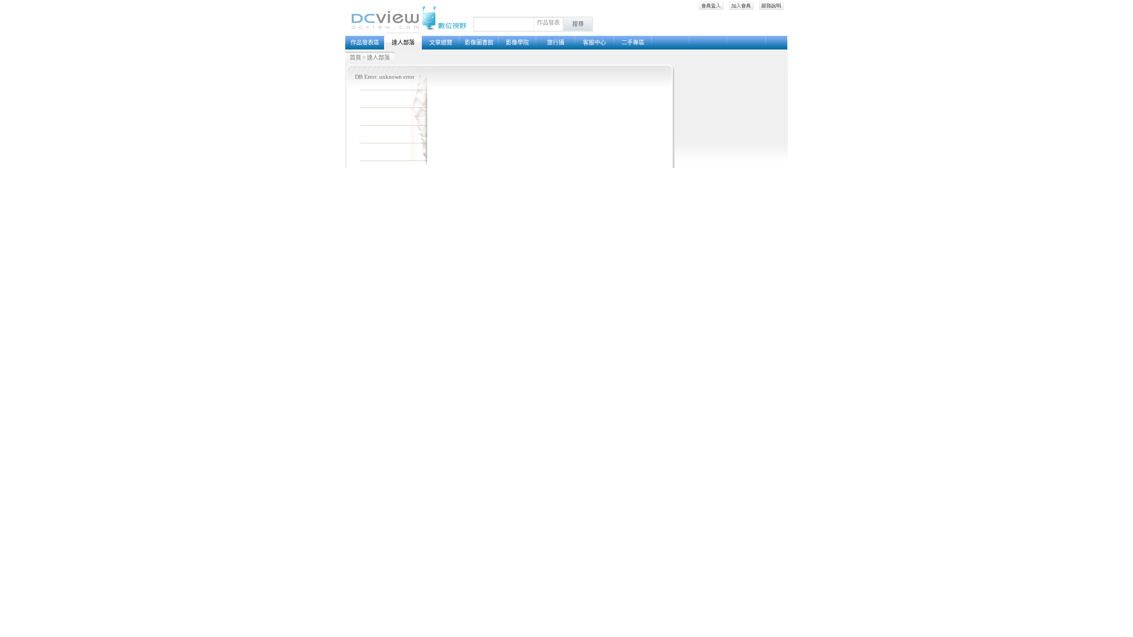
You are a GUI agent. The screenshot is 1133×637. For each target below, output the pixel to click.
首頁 (355, 57)
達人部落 (378, 57)
